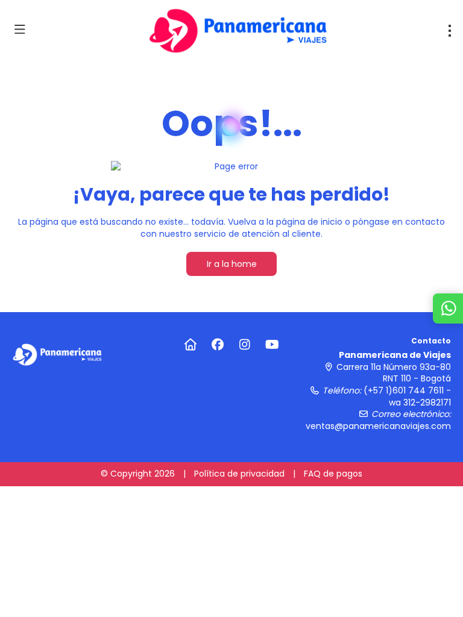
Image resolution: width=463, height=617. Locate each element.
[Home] (190, 344)
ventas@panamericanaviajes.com (378, 426)
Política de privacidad (239, 474)
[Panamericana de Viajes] (57, 354)
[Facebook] (217, 344)
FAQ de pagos (333, 474)
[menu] (450, 30)
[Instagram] (245, 344)
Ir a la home (232, 264)
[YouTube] (272, 344)
